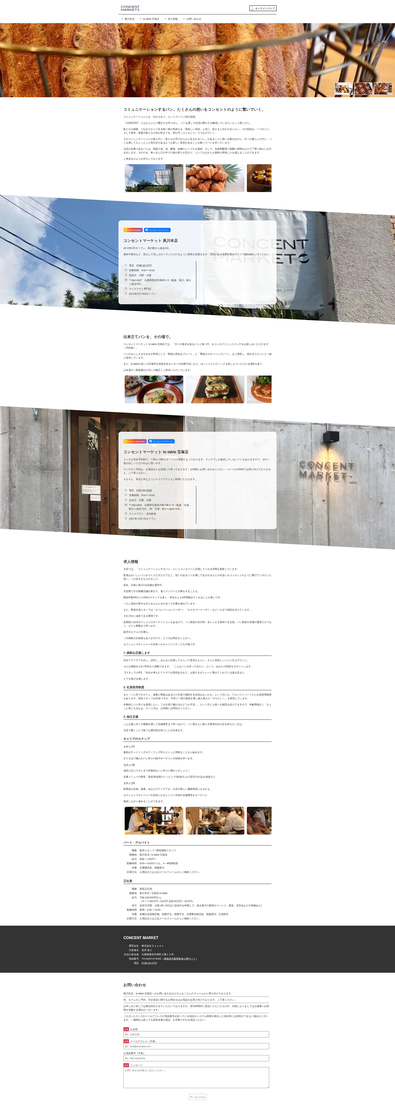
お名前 (131, 1029)
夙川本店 (130, 19)
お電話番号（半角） (134, 1053)
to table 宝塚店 (151, 19)
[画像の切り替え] (344, 88)
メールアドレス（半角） (140, 1041)
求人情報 (173, 19)
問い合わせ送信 (197, 1097)
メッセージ (133, 1065)
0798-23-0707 (144, 265)
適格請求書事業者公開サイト (180, 958)
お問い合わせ (193, 19)
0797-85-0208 (144, 490)
